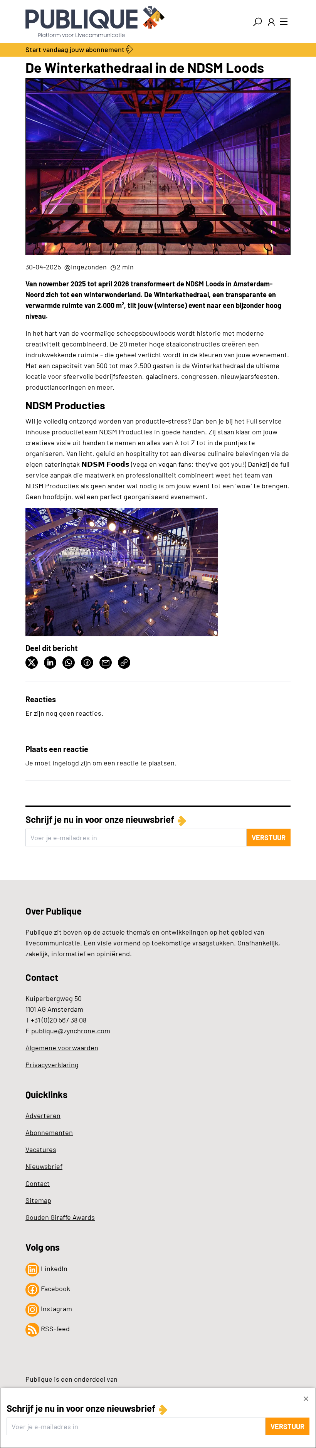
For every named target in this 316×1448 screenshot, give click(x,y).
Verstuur (287, 1426)
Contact (37, 1183)
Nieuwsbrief (43, 1166)
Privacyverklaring (52, 1064)
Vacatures (40, 1149)
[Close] (306, 1398)
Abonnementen (49, 1132)
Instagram (55, 1308)
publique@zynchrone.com (70, 1030)
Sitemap (38, 1200)
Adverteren (43, 1115)
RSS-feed (54, 1328)
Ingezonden (89, 266)
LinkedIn (53, 1268)
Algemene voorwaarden (61, 1047)
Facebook (54, 1288)
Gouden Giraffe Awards (60, 1217)
